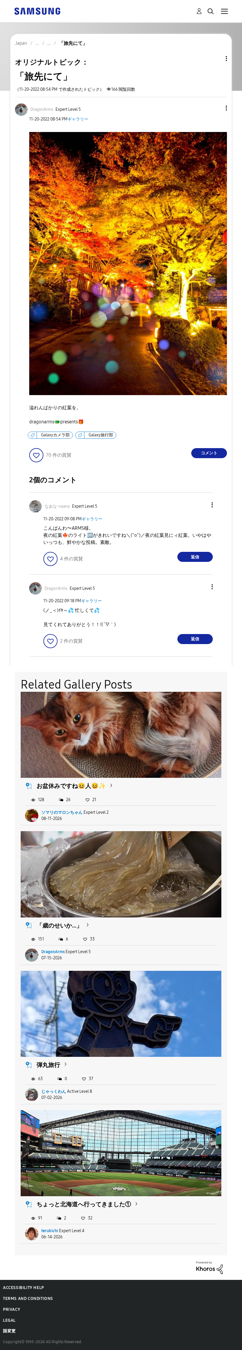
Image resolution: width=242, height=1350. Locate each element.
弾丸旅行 (48, 1064)
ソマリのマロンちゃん (62, 812)
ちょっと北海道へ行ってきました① (84, 1204)
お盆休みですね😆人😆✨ (71, 785)
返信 (195, 557)
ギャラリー (78, 119)
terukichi (49, 1230)
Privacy (11, 1309)
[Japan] (37, 11)
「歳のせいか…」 (59, 925)
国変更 (9, 1331)
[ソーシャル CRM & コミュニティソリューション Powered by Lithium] (209, 1267)
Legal (9, 1320)
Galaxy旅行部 (101, 435)
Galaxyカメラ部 (55, 435)
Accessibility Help (23, 1287)
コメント (209, 452)
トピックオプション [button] (216, 58)
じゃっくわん (53, 1091)
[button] (216, 108)
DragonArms (53, 951)
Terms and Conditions (28, 1298)
